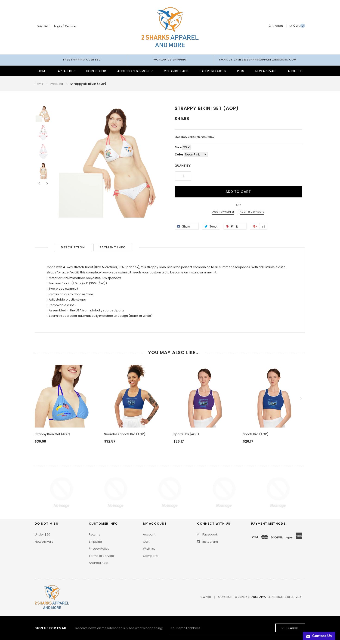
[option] (43, 113)
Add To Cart (238, 191)
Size (178, 147)
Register (70, 26)
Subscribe (290, 628)
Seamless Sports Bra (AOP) (124, 434)
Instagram (210, 542)
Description (73, 247)
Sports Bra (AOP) (186, 434)
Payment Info (112, 247)
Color (179, 154)
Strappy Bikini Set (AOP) (52, 434)
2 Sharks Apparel (257, 597)
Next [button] (47, 183)
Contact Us (321, 636)
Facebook (210, 534)
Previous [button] (39, 183)
